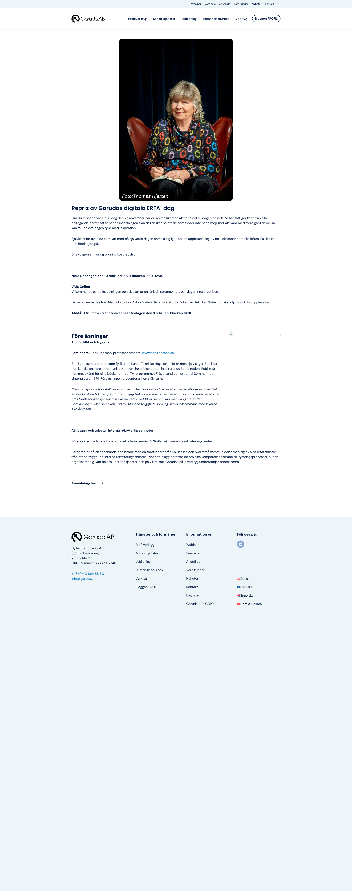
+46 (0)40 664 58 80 (88, 574)
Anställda (224, 4)
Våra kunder (241, 4)
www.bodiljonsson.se (158, 353)
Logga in (192, 595)
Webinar (196, 4)
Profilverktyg (137, 19)
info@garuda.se (83, 578)
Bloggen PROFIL (147, 587)
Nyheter (256, 4)
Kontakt (269, 4)
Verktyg (241, 19)
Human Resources (216, 19)
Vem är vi (210, 4)
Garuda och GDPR (200, 604)
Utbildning (189, 19)
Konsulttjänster (164, 19)
